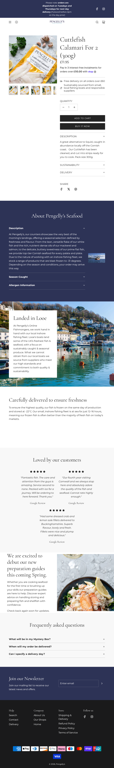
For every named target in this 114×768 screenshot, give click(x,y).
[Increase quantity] (74, 107)
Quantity (66, 101)
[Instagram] (103, 8)
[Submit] (102, 683)
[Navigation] (10, 22)
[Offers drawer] (16, 22)
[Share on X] (68, 190)
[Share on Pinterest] (75, 190)
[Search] (97, 22)
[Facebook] (97, 8)
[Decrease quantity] (63, 107)
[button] (11, 59)
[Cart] (103, 22)
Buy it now (82, 126)
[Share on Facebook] (61, 190)
